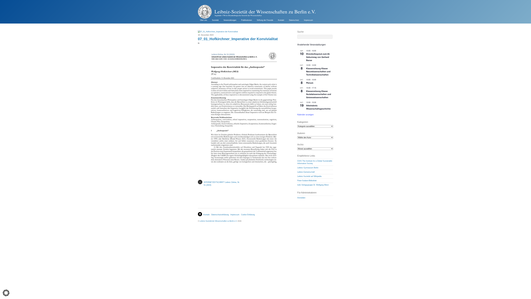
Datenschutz (294, 20)
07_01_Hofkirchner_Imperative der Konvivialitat (238, 39)
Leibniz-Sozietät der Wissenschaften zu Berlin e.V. (218, 221)
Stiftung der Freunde (265, 20)
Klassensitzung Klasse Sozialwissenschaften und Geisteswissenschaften (318, 94)
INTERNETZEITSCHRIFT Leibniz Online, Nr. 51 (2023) (219, 183)
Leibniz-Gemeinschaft (306, 172)
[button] (6, 293)
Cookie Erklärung (248, 215)
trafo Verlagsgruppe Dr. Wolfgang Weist (313, 185)
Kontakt (281, 20)
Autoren (301, 133)
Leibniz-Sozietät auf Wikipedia (309, 176)
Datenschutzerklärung (220, 215)
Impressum (308, 20)
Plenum (309, 82)
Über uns (203, 20)
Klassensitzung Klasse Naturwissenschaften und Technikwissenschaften (318, 71)
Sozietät (215, 20)
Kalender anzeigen (305, 114)
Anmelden (301, 198)
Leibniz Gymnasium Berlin (307, 168)
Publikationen (246, 20)
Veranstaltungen (229, 20)
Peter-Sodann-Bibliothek (307, 181)
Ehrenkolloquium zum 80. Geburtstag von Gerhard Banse (318, 56)
